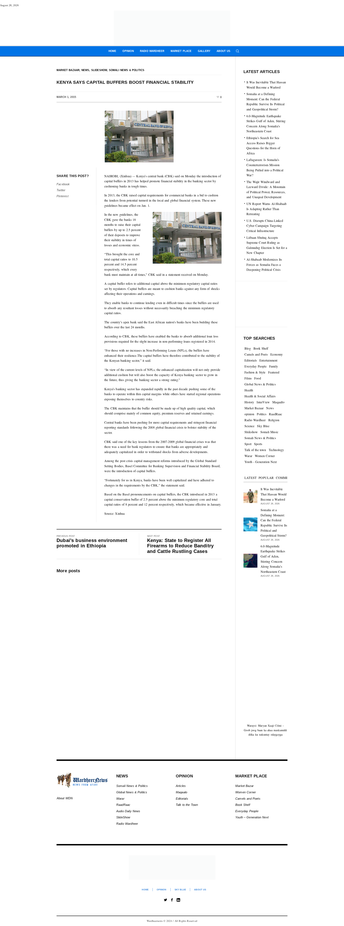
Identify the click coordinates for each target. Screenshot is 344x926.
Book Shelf (260, 348)
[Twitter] (165, 900)
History (249, 402)
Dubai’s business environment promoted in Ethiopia (92, 543)
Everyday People (255, 366)
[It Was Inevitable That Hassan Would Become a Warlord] (250, 495)
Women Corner (265, 456)
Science (249, 426)
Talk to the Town (187, 804)
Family (273, 366)
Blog (247, 348)
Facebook (63, 184)
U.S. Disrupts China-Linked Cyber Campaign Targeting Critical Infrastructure (264, 225)
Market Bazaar (68, 70)
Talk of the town (255, 450)
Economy (276, 354)
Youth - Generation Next (260, 462)
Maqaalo (181, 792)
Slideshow (99, 70)
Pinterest (62, 196)
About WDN (65, 798)
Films (248, 378)
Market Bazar (244, 786)
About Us (200, 889)
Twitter (61, 190)
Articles (181, 786)
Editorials (250, 360)
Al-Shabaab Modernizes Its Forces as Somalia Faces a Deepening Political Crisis (264, 264)
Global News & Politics (260, 384)
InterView (263, 402)
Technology (276, 450)
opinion (249, 414)
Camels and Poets (256, 354)
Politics (261, 414)
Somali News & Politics (127, 70)
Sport (247, 444)
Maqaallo (278, 402)
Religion (274, 420)
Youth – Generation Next (252, 817)
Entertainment (268, 360)
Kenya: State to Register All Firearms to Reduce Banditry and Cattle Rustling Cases (180, 546)
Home (145, 889)
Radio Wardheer (255, 420)
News (85, 70)
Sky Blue (263, 426)
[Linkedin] (178, 900)
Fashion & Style (255, 372)
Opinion (161, 889)
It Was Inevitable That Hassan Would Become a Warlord (273, 494)
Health (248, 390)
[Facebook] (172, 900)
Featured (274, 372)
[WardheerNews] (172, 867)
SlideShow (123, 817)
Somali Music (269, 432)
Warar (248, 456)
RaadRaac (275, 414)
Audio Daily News (128, 811)
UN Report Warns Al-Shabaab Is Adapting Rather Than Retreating (266, 209)
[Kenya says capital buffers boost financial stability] (139, 136)
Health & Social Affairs (260, 396)
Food (257, 378)
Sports (258, 444)
